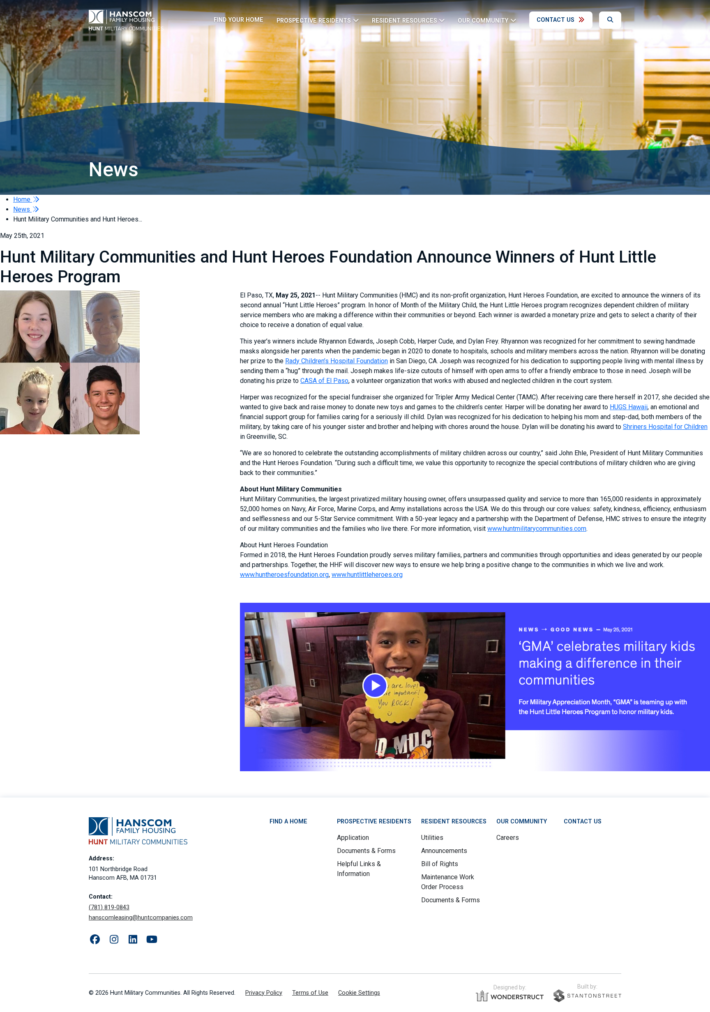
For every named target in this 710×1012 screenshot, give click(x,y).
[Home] (126, 20)
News (22, 209)
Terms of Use (310, 992)
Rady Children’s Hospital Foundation (336, 361)
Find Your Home (238, 19)
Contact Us (555, 19)
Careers (507, 837)
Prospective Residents (374, 821)
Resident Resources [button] (404, 20)
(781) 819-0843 (109, 907)
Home (22, 199)
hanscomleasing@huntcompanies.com (141, 917)
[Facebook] (95, 939)
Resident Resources (453, 821)
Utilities (432, 837)
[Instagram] (114, 939)
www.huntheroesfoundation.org (284, 575)
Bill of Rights (439, 864)
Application (353, 837)
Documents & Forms (366, 851)
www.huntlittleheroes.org (367, 575)
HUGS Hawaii (629, 407)
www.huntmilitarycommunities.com (536, 529)
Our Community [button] (483, 20)
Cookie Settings (359, 992)
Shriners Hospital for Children (665, 427)
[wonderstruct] (510, 996)
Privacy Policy (263, 992)
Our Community (521, 821)
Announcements (444, 851)
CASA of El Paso (324, 381)
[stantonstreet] (587, 995)
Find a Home (288, 821)
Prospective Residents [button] (314, 20)
